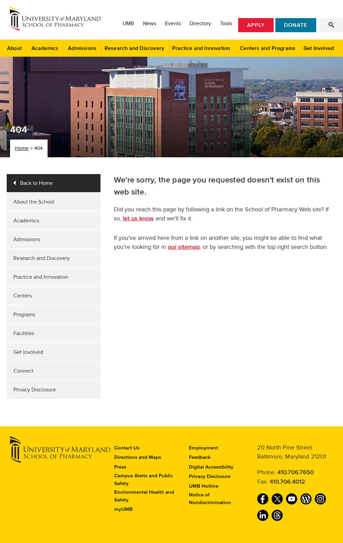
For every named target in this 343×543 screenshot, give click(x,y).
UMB (128, 23)
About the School (33, 202)
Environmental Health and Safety (144, 496)
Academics (45, 48)
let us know (138, 219)
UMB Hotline (203, 486)
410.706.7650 (295, 473)
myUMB (123, 509)
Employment (203, 447)
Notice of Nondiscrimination (210, 498)
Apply (256, 25)
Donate (295, 25)
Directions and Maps (137, 457)
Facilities (23, 333)
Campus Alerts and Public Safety (143, 479)
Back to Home (36, 183)
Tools (226, 23)
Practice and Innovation (201, 48)
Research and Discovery (134, 48)
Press (120, 467)
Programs (24, 315)
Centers (22, 296)
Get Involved (318, 48)
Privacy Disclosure (34, 390)
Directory (200, 23)
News (149, 23)
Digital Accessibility (211, 467)
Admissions (82, 48)
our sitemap (184, 247)
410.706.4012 (287, 482)
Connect (23, 371)
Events (173, 23)
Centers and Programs (267, 48)
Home (21, 148)
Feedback (200, 457)
